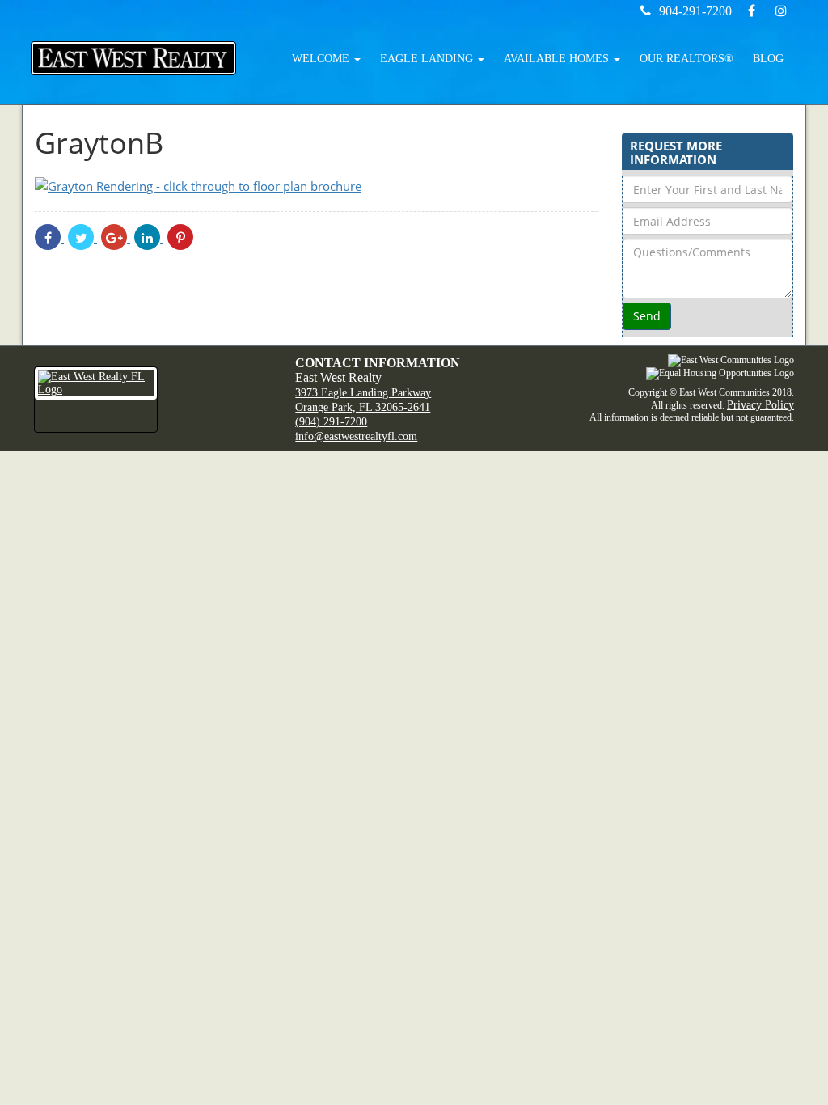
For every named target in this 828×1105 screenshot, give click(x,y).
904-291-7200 (695, 11)
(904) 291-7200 (331, 422)
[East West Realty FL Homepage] (133, 58)
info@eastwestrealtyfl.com (356, 436)
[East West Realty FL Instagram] (781, 11)
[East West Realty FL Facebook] (753, 11)
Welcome (322, 59)
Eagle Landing (428, 59)
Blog (768, 59)
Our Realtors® (686, 59)
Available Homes (558, 59)
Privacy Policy (760, 405)
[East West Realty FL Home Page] (152, 399)
